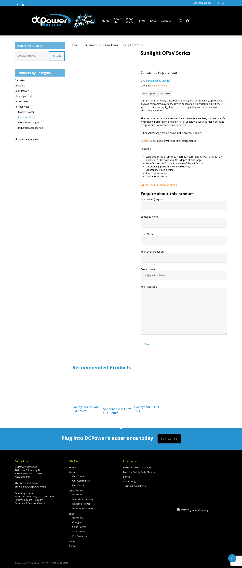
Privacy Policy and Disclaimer (54, 562)
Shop (72, 513)
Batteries (20, 80)
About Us (74, 472)
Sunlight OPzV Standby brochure (159, 184)
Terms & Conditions (134, 485)
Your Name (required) (153, 199)
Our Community (81, 480)
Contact (145, 140)
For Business (22, 106)
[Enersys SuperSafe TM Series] (86, 388)
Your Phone (147, 234)
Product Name (149, 269)
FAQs (72, 541)
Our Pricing (129, 481)
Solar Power (22, 90)
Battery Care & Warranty (137, 467)
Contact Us (169, 438)
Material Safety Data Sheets (139, 472)
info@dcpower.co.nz (34, 486)
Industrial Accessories (30, 127)
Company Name (150, 216)
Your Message (149, 286)
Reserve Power (27, 117)
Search (57, 56)
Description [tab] (149, 93)
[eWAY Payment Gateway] (192, 510)
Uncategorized (23, 96)
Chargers (20, 85)
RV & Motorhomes (82, 508)
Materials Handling (82, 499)
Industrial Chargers (29, 122)
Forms (126, 476)
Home (75, 45)
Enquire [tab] (165, 93)
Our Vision (78, 485)
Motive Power (26, 112)
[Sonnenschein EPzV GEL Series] (117, 389)
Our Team (78, 476)
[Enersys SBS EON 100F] (148, 388)
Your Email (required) (152, 251)
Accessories (21, 101)
